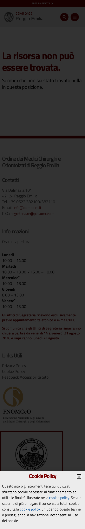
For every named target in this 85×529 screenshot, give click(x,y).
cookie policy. (30, 509)
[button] (79, 476)
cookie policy (59, 497)
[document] (42, 264)
